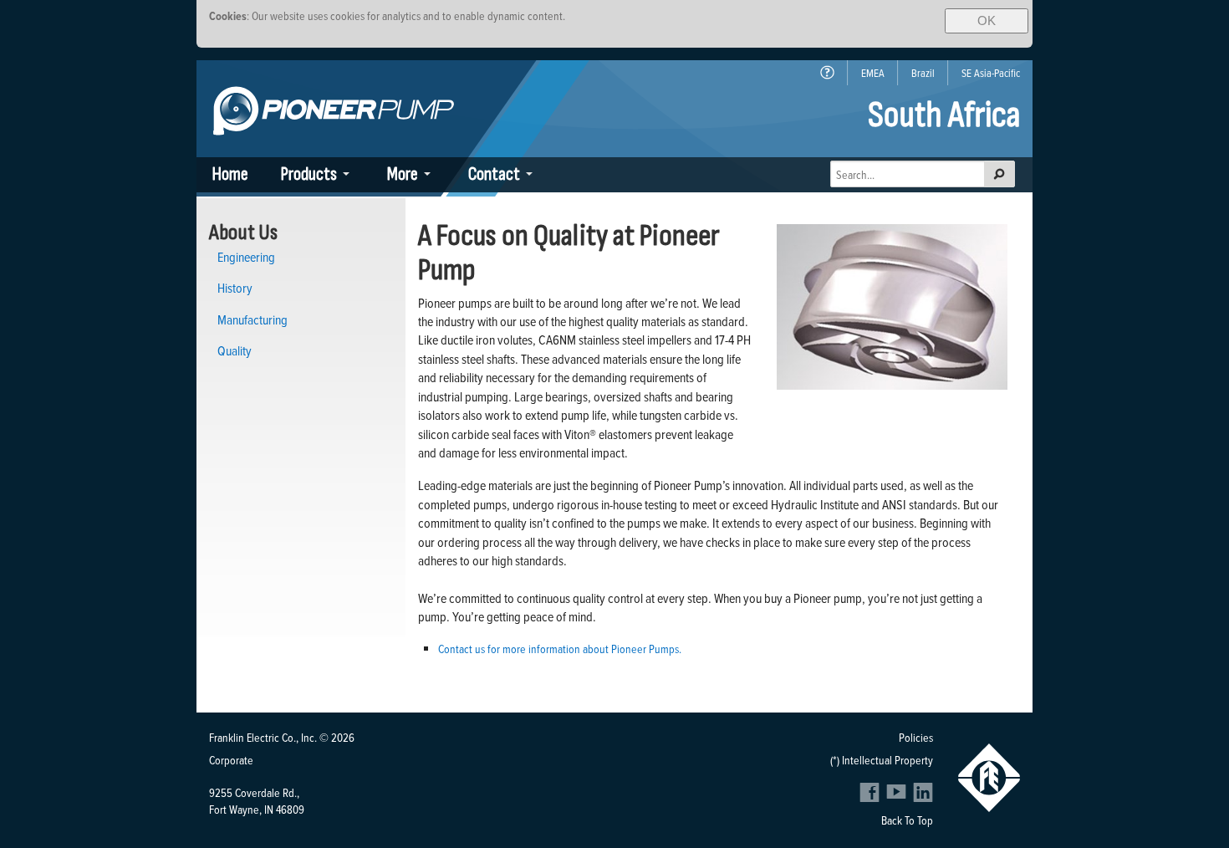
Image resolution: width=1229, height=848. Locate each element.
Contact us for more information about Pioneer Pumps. (559, 648)
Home (230, 174)
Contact (494, 174)
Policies (916, 737)
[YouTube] (898, 797)
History (234, 287)
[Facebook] (871, 797)
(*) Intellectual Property (881, 760)
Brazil (923, 72)
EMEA (873, 72)
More (402, 174)
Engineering (246, 257)
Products (309, 174)
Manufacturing (252, 319)
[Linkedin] (923, 797)
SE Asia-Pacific (990, 72)
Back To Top (907, 820)
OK (986, 20)
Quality (234, 350)
